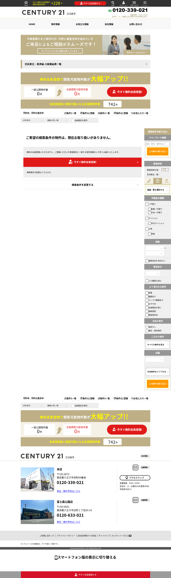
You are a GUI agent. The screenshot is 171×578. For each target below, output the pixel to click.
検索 (113, 5)
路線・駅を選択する (155, 190)
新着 (150, 292)
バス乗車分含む (155, 280)
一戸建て (152, 204)
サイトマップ (104, 535)
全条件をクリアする (157, 372)
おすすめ (152, 303)
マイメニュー (124, 5)
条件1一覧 (71, 113)
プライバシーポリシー (66, 535)
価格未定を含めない (156, 260)
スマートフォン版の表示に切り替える (86, 557)
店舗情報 (144, 467)
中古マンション (157, 223)
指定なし (152, 326)
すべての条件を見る (155, 345)
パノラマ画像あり (155, 300)
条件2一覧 (105, 113)
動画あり (152, 296)
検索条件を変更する (82, 184)
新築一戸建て (156, 209)
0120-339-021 (70, 482)
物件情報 (55, 24)
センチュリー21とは (120, 535)
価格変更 (152, 311)
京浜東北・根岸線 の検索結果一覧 (43, 64)
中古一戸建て (156, 212)
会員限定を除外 (81, 120)
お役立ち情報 (82, 24)
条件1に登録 (88, 113)
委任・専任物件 (155, 330)
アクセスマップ (136, 477)
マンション (153, 218)
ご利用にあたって (47, 535)
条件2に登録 (122, 113)
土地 (150, 228)
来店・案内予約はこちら (68, 491)
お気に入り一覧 (140, 113)
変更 (164, 169)
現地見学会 (153, 315)
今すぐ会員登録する (91, 3)
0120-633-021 (70, 515)
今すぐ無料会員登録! (129, 92)
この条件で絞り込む (157, 151)
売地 (153, 233)
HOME (26, 5)
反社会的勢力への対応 (87, 535)
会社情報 (109, 24)
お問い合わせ (134, 5)
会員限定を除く (155, 307)
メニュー (145, 5)
